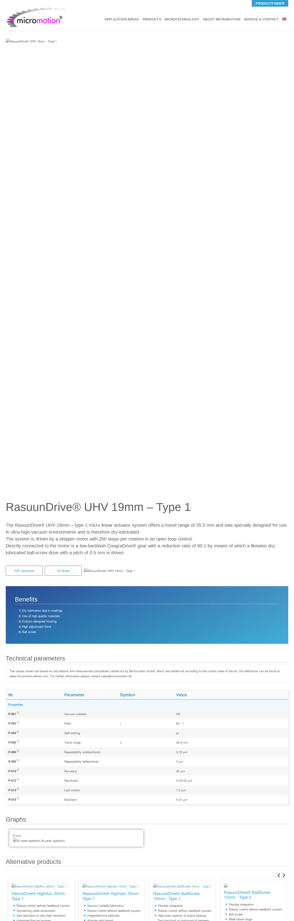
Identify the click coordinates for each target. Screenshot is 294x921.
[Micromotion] (36, 17)
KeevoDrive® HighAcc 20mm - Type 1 (40, 895)
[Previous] (277, 875)
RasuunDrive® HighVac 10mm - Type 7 (111, 895)
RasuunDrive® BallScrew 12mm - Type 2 (247, 894)
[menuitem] (270, 3)
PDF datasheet (24, 570)
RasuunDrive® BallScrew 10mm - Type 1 (176, 895)
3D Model (63, 570)
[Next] (284, 875)
